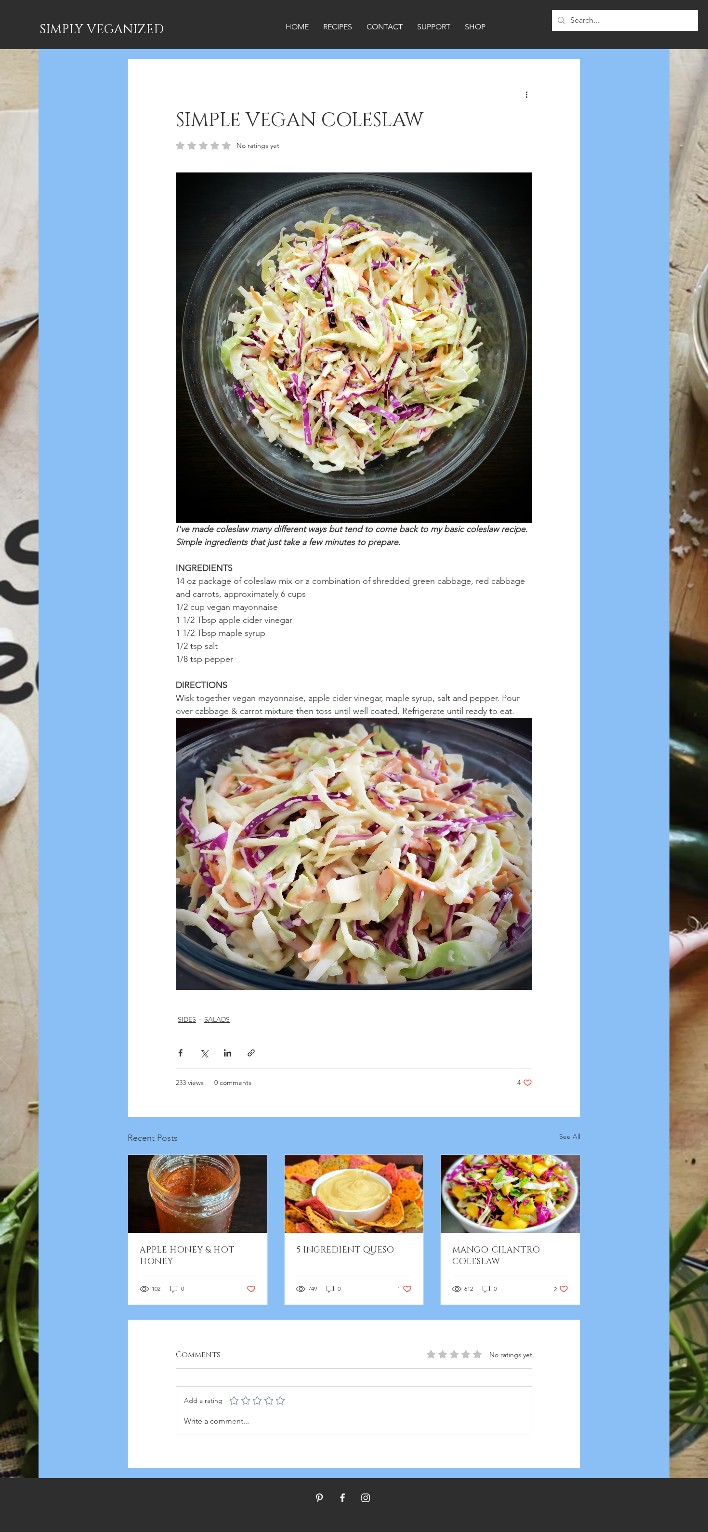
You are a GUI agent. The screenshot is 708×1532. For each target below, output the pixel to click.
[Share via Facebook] (180, 1052)
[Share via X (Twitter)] (204, 1052)
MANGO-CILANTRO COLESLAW (496, 1256)
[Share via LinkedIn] (227, 1052)
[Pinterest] (319, 1498)
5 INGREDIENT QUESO (345, 1250)
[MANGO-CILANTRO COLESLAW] (510, 1194)
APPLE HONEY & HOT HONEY (187, 1256)
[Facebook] (342, 1498)
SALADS (217, 1019)
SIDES (187, 1019)
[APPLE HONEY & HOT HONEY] (197, 1194)
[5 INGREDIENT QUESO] (354, 1194)
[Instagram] (365, 1498)
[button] (337, 27)
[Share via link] (251, 1052)
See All (569, 1136)
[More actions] (526, 94)
